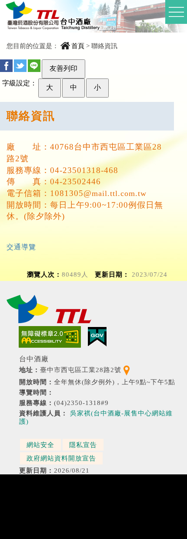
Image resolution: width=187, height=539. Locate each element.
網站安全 (40, 444)
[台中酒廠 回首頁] (54, 19)
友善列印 (63, 68)
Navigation (176, 12)
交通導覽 (21, 247)
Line (34, 65)
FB (6, 65)
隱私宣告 (83, 444)
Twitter (20, 65)
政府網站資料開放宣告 (61, 458)
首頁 (77, 45)
